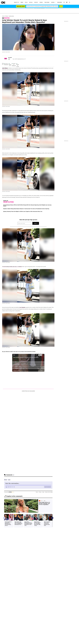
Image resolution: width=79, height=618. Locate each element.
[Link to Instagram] (66, 2)
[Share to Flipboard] (14, 63)
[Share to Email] (17, 63)
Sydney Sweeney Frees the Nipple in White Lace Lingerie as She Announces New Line (22, 211)
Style (26, 2)
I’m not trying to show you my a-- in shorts (12, 266)
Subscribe (59, 2)
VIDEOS (41, 2)
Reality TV (16, 2)
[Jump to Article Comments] (2, 63)
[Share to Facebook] (6, 63)
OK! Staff (10, 57)
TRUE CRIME (46, 2)
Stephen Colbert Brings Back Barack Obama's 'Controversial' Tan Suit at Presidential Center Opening (26, 208)
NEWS (22, 2)
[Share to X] (10, 63)
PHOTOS (36, 2)
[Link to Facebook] (64, 2)
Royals (30, 2)
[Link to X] (69, 2)
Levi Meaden (22, 307)
